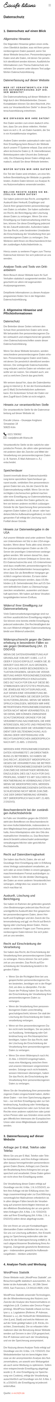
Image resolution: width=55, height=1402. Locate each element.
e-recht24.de (18, 1393)
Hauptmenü (49, 5)
